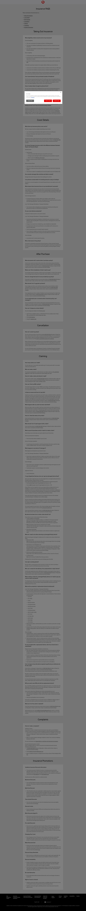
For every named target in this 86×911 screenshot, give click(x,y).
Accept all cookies (56, 100)
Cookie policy (32, 97)
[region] (43, 97)
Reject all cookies (48, 100)
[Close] (60, 92)
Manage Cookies (30, 100)
